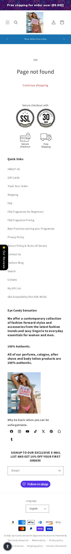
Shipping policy (35, 546)
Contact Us (14, 254)
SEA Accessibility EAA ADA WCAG (27, 296)
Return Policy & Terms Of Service (27, 245)
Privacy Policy (16, 237)
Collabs (12, 279)
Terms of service (16, 546)
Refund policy (39, 540)
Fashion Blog (15, 262)
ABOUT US (14, 169)
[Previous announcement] (7, 39)
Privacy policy (56, 540)
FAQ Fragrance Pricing (21, 220)
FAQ (10, 203)
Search (12, 271)
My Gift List (14, 288)
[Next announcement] (64, 39)
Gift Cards (14, 177)
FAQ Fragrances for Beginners (26, 211)
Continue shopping (35, 85)
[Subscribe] (59, 470)
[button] (7, 22)
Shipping (13, 194)
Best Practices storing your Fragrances (31, 228)
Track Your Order (18, 186)
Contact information (56, 546)
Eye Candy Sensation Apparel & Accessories (33, 535)
